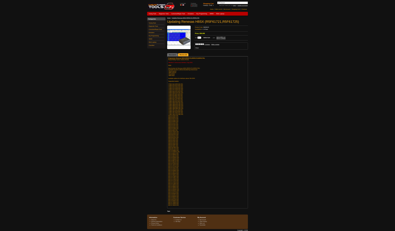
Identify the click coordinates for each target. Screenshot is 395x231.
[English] (183, 5)
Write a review (215, 44)
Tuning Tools (152, 14)
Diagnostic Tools (164, 14)
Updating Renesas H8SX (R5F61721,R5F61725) (185, 18)
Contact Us (178, 220)
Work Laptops (220, 14)
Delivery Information (156, 221)
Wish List (202, 223)
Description (172, 55)
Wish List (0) (218, 9)
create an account (243, 5)
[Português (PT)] (181, 5)
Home (212, 9)
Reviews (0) (183, 55)
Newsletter (203, 225)
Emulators (191, 14)
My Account (227, 9)
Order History (203, 221)
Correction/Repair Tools (178, 14)
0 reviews (207, 44)
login (234, 5)
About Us (153, 220)
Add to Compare (221, 38)
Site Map (177, 221)
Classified (151, 45)
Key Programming (201, 14)
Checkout (244, 9)
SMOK (212, 14)
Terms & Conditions (156, 225)
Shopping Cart (236, 9)
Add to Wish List (220, 37)
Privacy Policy (155, 223)
